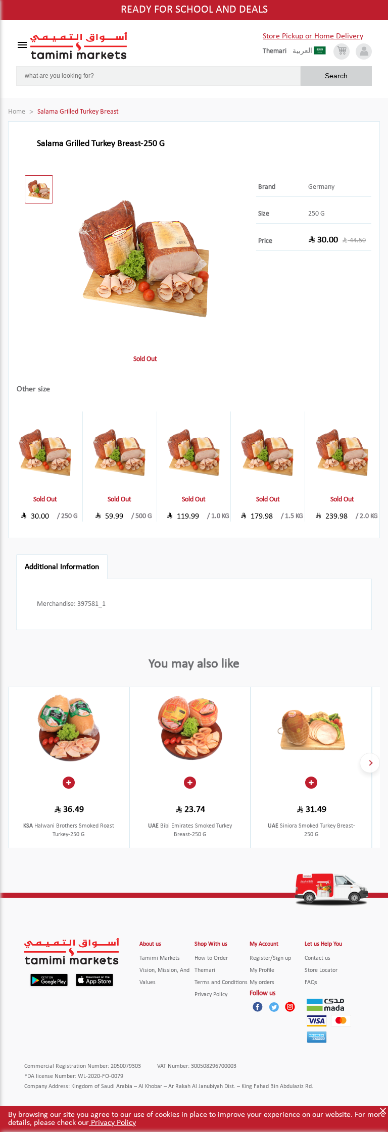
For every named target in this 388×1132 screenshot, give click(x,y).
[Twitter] (274, 1007)
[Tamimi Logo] (78, 46)
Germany (321, 187)
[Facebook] (258, 1007)
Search (336, 76)
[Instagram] (290, 1007)
